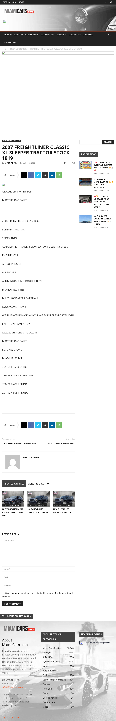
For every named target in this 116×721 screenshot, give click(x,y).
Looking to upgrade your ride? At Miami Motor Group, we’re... (102, 201)
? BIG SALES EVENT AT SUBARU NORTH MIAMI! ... (103, 166)
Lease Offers (75, 35)
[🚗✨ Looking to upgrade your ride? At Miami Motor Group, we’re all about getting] (85, 199)
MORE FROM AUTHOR (39, 483)
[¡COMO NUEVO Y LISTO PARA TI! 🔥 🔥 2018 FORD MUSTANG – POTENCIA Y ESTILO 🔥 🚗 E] (85, 182)
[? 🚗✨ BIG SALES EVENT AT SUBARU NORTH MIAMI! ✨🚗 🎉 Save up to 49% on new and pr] (85, 165)
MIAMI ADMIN (11, 163)
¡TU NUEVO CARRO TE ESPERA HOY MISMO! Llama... (102, 220)
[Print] (45, 175)
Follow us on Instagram (16, 616)
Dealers (60, 35)
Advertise (88, 35)
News (21, 2)
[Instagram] (11, 717)
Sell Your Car (47, 35)
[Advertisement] (38, 210)
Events (17, 35)
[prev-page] (4, 521)
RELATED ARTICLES (14, 483)
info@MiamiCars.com (13, 687)
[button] (109, 34)
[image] (19, 628)
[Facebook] (105, 2)
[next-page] (9, 521)
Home (4, 49)
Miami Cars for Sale (18, 49)
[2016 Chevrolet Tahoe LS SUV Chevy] (38, 499)
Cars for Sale (31, 35)
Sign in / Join (9, 2)
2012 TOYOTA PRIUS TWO (60, 443)
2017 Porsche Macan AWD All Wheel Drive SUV (13, 512)
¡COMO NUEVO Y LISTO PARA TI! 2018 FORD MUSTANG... (102, 183)
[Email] (24, 175)
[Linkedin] (52, 175)
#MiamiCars (10, 42)
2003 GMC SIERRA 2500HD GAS (19, 443)
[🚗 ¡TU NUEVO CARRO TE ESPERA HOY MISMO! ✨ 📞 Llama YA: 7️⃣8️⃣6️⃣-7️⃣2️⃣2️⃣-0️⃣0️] (85, 219)
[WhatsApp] (59, 175)
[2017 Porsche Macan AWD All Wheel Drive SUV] (13, 499)
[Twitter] (110, 2)
